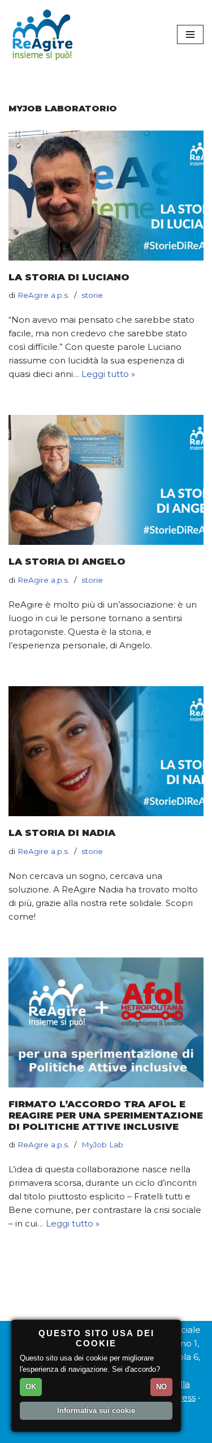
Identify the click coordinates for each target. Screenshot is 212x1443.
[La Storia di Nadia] (106, 751)
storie (92, 295)
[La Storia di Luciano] (106, 196)
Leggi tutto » (108, 374)
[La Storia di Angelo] (106, 480)
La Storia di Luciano (68, 277)
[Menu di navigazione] (190, 34)
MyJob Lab (102, 1144)
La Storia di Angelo (67, 561)
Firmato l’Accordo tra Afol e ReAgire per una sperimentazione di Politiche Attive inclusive (105, 1115)
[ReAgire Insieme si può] (42, 35)
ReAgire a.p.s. (44, 295)
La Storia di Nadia (61, 832)
